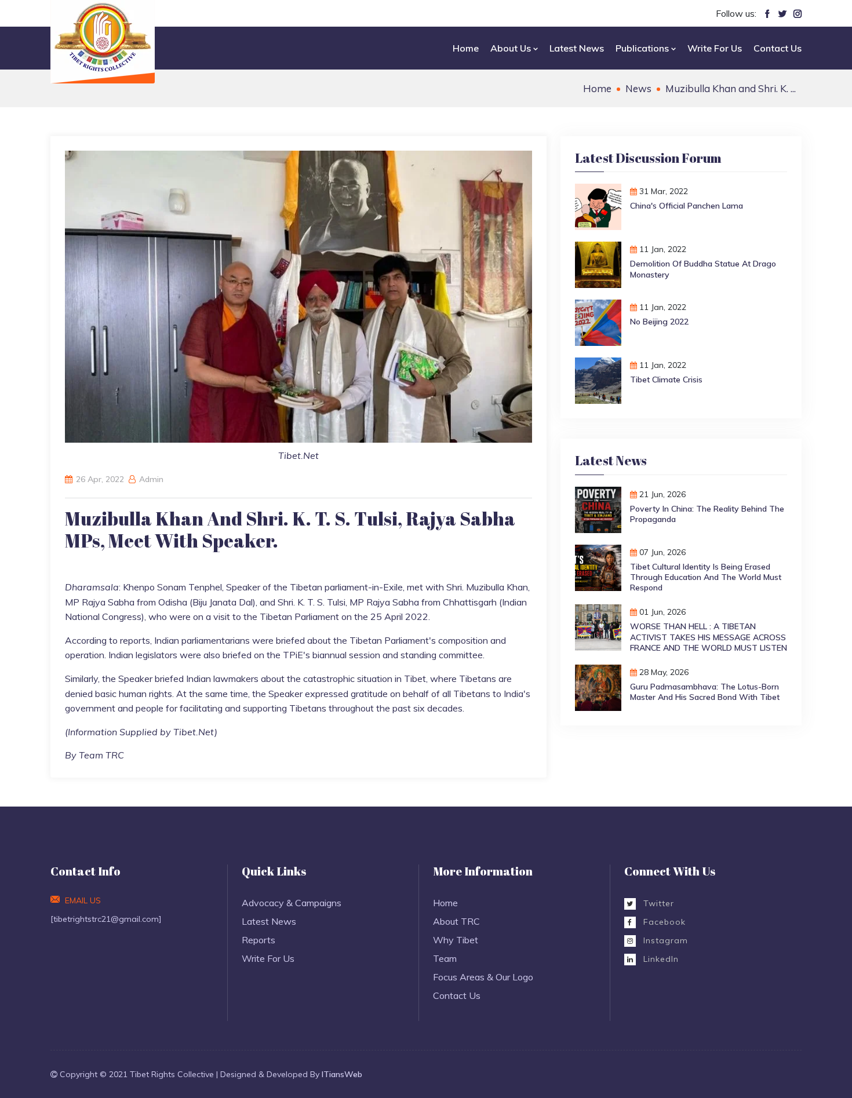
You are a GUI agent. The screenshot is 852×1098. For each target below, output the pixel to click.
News (638, 88)
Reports (258, 940)
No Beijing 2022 (659, 321)
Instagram (664, 940)
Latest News (576, 48)
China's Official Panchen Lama (686, 205)
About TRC (456, 921)
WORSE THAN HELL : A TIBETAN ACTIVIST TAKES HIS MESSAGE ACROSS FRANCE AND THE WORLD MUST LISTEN (708, 636)
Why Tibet (455, 940)
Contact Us (777, 48)
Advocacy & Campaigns (291, 903)
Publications (643, 48)
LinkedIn (659, 959)
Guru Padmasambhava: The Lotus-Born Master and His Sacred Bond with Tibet (705, 691)
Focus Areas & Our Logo (483, 977)
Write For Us (714, 48)
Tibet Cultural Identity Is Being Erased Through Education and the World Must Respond (705, 577)
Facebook (663, 922)
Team (445, 958)
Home (466, 48)
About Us (511, 48)
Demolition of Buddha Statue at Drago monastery (703, 268)
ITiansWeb (342, 1074)
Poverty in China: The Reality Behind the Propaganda (707, 514)
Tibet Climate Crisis (666, 379)
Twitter (657, 903)
